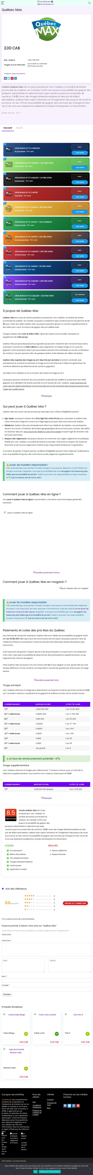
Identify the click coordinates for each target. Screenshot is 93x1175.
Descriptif (7, 128)
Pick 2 (67, 1033)
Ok (35, 1172)
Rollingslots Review (21, 284)
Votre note (6, 934)
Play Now (80, 153)
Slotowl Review (19, 210)
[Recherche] (89, 3)
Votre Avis (7, 940)
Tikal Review (18, 195)
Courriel (5, 985)
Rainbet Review (19, 181)
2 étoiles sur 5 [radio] (14, 934)
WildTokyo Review (20, 254)
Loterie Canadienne (18, 74)
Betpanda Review (20, 225)
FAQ (34, 1102)
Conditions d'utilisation (37, 1106)
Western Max (9, 1067)
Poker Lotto (39, 1033)
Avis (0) (19, 128)
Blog (48, 1108)
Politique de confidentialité (50, 1172)
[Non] (90, 1169)
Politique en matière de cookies (37, 1112)
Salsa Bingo (9, 1033)
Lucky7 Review (19, 166)
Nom (4, 976)
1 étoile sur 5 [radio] (14, 934)
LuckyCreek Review (21, 299)
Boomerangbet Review (22, 240)
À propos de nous (51, 1104)
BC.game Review (20, 151)
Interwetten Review (21, 269)
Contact (50, 1099)
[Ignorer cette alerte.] (88, 599)
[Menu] (2, 3)
